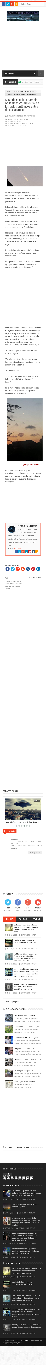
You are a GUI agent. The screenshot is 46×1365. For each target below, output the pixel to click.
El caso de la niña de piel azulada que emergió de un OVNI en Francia (20, 823)
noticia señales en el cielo (24, 91)
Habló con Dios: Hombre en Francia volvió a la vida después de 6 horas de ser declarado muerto (25, 957)
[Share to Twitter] (10, 818)
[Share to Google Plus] (13, 818)
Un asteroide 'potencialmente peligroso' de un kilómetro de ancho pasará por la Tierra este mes (26, 1193)
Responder (36, 853)
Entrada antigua (35, 577)
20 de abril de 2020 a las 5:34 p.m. (31, 841)
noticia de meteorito (13, 121)
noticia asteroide (21, 119)
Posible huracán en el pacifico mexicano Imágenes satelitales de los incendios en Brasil (25, 1251)
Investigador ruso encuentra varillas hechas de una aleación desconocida (26, 986)
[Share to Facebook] (7, 818)
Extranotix (17, 549)
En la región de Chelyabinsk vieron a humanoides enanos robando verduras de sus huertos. (26, 928)
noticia (10, 119)
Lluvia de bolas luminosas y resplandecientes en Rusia (25, 941)
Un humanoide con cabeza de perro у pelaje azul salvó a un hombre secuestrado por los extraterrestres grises (26, 972)
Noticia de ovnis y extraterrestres (19, 123)
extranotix (24, 1340)
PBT (19, 1343)
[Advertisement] (23, 47)
